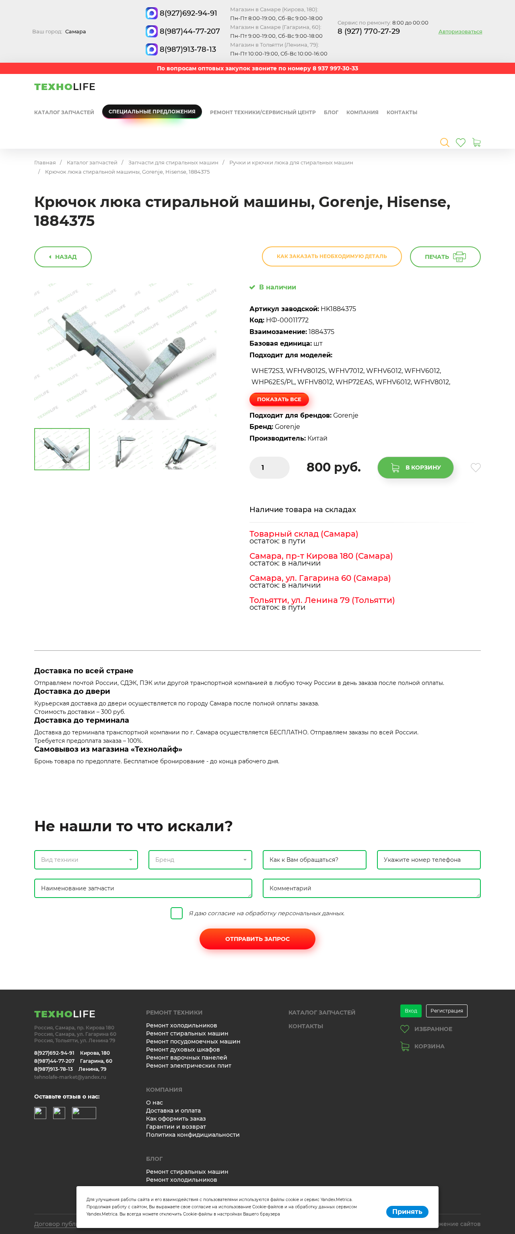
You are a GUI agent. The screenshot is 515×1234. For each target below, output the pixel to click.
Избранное (433, 1029)
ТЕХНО (65, 86)
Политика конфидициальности (193, 1134)
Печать (437, 256)
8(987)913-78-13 (188, 49)
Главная (45, 162)
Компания (362, 112)
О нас (154, 1102)
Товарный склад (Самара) (303, 534)
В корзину (423, 467)
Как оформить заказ (176, 1118)
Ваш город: (59, 31)
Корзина (429, 1046)
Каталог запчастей (64, 112)
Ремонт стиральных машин (187, 1033)
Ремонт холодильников (181, 1025)
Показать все (279, 399)
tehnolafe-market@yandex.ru (70, 1077)
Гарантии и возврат (176, 1126)
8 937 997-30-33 (335, 68)
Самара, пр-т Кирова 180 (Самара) (321, 556)
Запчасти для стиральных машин (173, 162)
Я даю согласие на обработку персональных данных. (266, 913)
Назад (66, 256)
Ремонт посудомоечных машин (193, 1041)
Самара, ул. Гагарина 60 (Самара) (320, 578)
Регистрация (447, 1011)
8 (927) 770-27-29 (369, 31)
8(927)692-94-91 (188, 13)
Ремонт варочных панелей (186, 1057)
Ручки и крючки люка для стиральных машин (291, 162)
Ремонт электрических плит (188, 1065)
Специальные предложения (152, 112)
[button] (86, 859)
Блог (331, 112)
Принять (407, 1212)
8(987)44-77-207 (190, 31)
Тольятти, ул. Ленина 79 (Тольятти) (322, 600)
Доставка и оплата (173, 1110)
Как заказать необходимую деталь (332, 256)
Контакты (402, 112)
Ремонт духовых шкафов (183, 1049)
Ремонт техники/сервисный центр (263, 112)
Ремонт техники (174, 1012)
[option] (125, 351)
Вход (411, 1011)
